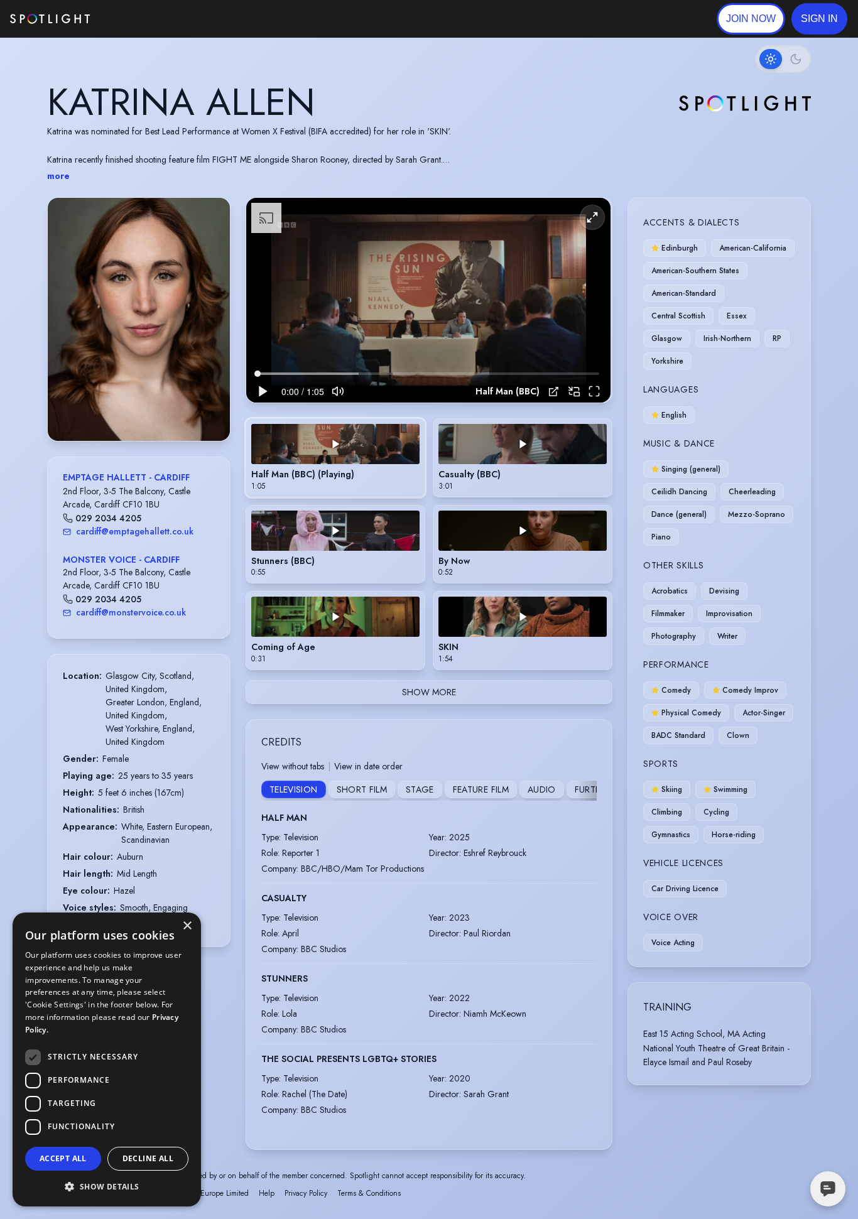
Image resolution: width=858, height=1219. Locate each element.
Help (266, 1193)
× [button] (187, 926)
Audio (542, 789)
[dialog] (107, 1059)
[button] (819, 19)
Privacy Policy (306, 1193)
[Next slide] (209, 331)
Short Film (362, 789)
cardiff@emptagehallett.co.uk (134, 531)
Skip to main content (138, 19)
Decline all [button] (147, 1158)
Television (293, 789)
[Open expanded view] (210, 217)
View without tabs (292, 766)
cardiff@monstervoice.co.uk (131, 612)
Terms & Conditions (369, 1193)
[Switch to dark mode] (783, 59)
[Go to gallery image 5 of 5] (154, 409)
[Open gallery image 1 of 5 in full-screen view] (139, 319)
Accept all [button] (63, 1158)
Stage (420, 789)
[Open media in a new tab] (553, 391)
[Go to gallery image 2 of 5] (136, 409)
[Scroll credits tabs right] (587, 791)
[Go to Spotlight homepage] (50, 19)
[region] (428, 300)
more (58, 176)
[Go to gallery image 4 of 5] (148, 409)
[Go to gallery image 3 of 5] (142, 409)
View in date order (368, 766)
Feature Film (481, 789)
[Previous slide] (67, 331)
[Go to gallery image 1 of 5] (126, 409)
